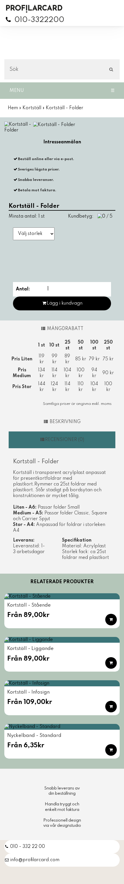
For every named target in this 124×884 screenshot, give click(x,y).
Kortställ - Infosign (28, 692)
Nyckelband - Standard (34, 735)
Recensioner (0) (64, 440)
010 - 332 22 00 (27, 846)
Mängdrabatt (64, 329)
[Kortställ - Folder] (18, 127)
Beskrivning (64, 422)
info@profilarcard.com (34, 860)
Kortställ (31, 108)
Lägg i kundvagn (64, 303)
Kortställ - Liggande (30, 648)
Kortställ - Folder (64, 108)
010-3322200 (39, 20)
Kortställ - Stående (29, 605)
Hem (13, 108)
